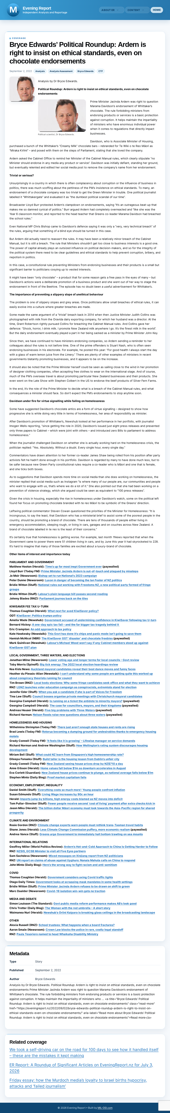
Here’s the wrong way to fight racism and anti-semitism (79, 864)
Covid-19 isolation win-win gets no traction (76, 891)
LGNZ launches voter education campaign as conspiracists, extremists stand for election (76, 687)
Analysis (40, 71)
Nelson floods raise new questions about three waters (69, 714)
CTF (100, 71)
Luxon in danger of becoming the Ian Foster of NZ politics (83, 580)
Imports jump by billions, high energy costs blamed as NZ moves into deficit (71, 799)
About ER (108, 10)
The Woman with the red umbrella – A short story (77, 908)
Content (134, 10)
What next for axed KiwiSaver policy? (73, 611)
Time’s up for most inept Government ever (73, 566)
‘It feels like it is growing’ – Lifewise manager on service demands (91, 740)
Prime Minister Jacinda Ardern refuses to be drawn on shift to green (84, 886)
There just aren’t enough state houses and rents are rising (96, 727)
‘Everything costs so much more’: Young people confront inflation (81, 789)
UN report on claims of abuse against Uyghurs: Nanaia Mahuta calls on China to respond (76, 860)
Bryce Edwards (85, 71)
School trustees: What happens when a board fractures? (77, 925)
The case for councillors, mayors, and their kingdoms (85, 705)
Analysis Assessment (61, 71)
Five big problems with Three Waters (70, 710)
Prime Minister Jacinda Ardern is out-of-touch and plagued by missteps (89, 571)
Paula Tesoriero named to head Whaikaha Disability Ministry (57, 934)
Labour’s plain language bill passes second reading (73, 594)
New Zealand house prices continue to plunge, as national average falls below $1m (97, 772)
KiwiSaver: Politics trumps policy (39, 615)
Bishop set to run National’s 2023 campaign (67, 575)
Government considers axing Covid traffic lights (80, 877)
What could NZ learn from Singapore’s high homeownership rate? (80, 754)
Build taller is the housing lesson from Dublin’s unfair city (81, 759)
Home (157, 9)
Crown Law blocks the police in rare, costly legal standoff (84, 929)
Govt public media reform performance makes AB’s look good (95, 903)
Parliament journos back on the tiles (63, 598)
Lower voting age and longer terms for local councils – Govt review (94, 660)
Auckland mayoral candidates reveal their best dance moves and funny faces (83, 669)
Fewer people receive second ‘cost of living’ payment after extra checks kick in (101, 803)
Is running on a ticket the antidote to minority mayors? (86, 701)
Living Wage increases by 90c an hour (68, 794)
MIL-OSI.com (105, 1107)
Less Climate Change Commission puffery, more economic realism (85, 829)
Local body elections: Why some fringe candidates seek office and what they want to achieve (97, 682)
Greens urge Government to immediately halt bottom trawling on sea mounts (91, 834)
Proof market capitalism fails (66, 777)
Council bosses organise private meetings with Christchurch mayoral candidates (87, 696)
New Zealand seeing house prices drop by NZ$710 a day (85, 763)
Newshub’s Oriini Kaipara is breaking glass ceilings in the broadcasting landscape (99, 912)
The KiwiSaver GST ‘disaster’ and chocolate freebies (77, 638)
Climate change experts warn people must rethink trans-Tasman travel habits (90, 825)
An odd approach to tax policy (51, 629)
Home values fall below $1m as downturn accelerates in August (83, 768)
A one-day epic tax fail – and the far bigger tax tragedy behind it (76, 624)
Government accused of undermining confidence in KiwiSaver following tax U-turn (100, 620)
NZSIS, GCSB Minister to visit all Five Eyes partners (51, 851)
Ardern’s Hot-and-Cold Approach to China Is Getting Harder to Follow (111, 846)
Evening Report (37, 8)
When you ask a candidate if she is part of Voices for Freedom (80, 692)
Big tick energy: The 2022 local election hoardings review (79, 664)
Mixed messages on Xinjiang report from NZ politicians (86, 855)
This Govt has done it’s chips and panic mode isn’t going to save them (94, 633)
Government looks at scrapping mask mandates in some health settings (84, 882)
